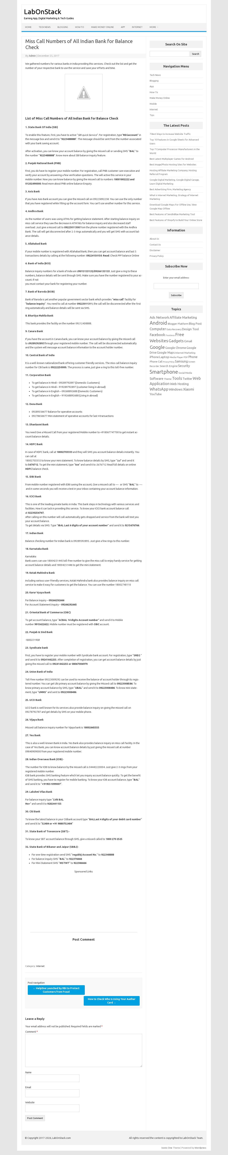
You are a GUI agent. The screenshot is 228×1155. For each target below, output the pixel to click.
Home (28, 27)
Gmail (188, 341)
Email (28, 1087)
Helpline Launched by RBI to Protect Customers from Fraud (56, 990)
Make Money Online (102, 27)
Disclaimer (155, 250)
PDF (186, 357)
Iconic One (167, 1147)
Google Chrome (175, 347)
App (123, 27)
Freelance (170, 335)
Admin (32, 55)
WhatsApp (159, 389)
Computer (158, 329)
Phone (193, 357)
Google (157, 347)
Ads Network (159, 317)
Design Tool (190, 329)
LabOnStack (42, 11)
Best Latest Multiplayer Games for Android (172, 159)
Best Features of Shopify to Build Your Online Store (176, 220)
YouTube (156, 394)
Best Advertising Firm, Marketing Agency (170, 189)
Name (28, 1072)
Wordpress (200, 1147)
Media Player (176, 357)
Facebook (157, 335)
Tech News (44, 27)
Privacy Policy (157, 256)
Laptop (164, 357)
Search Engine (169, 365)
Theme (168, 378)
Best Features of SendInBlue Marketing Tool (172, 214)
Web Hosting (179, 384)
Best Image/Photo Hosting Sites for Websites (173, 164)
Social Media (185, 372)
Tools (177, 378)
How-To (79, 27)
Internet (137, 27)
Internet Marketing (185, 352)
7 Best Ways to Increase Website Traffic (170, 134)
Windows (176, 389)
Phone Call (156, 361)
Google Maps (166, 352)
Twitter (187, 378)
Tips (152, 115)
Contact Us (155, 244)
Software (156, 378)
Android (158, 323)
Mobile (153, 103)
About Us (154, 238)
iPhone (154, 357)
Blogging (63, 27)
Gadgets (176, 341)
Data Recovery (174, 329)
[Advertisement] (84, 899)
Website (30, 1102)
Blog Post (195, 323)
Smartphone (164, 372)
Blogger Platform (178, 323)
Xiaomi (188, 389)
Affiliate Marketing (183, 317)
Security (184, 365)
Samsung (181, 361)
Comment (31, 1031)
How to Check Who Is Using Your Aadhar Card (111, 1001)
